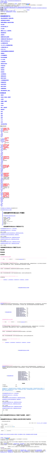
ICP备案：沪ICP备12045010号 (5, 437)
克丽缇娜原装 (22, 443)
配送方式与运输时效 (10, 434)
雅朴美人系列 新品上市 (5, 41)
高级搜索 (28, 9)
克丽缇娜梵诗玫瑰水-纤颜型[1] (38, 388)
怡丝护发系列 (3, 84)
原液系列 (2, 34)
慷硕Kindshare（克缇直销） (6, 30)
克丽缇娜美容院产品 (9, 11)
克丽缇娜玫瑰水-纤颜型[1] (22, 389)
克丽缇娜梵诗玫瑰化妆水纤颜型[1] (27, 388)
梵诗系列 (14, 11)
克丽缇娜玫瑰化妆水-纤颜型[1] (13, 389)
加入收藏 (1, 1)
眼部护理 (2, 109)
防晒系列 (2, 67)
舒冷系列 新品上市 (4, 26)
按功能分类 (3, 92)
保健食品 (2, 53)
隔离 (2, 113)
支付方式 (5, 434)
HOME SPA (3, 49)
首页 (4, 11)
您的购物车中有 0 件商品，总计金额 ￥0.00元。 (8, 10)
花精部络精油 (3, 88)
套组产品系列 (3, 86)
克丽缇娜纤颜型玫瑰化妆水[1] (32, 389)
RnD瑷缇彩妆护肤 (4, 43)
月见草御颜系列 (4, 55)
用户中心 (1, 2)
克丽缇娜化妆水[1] (5, 388)
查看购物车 (5, 2)
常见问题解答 (20, 434)
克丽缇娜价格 (28, 434)
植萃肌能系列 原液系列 (5, 20)
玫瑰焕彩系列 (3, 82)
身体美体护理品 (4, 124)
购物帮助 (1, 434)
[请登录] (16, 3)
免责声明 (32, 434)
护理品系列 (3, 65)
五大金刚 (2, 28)
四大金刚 (2, 24)
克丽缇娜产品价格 (16, 443)
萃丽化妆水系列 (4, 63)
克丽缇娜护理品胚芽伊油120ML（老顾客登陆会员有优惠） (9, 239)
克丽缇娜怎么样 (9, 208)
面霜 (2, 115)
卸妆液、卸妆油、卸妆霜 (5, 97)
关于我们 (24, 434)
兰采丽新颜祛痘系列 (5, 80)
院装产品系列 (3, 78)
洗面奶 (2, 103)
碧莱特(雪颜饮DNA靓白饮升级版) (7, 22)
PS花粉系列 (3, 61)
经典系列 (2, 71)
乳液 (2, 111)
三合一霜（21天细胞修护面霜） (7, 45)
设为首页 (5, 1)
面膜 (2, 117)
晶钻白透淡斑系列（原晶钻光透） (7, 18)
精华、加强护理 (4, 107)
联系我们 (15, 434)
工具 (2, 119)
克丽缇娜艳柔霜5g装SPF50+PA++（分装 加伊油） (8, 230)
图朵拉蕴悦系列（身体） (5, 90)
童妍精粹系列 (3, 32)
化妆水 (2, 105)
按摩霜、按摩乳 (4, 101)
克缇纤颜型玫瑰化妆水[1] (9, 390)
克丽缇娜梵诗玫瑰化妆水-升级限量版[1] (15, 388)
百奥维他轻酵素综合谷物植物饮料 (7, 51)
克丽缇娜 (8, 217)
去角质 (2, 99)
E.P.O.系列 (3, 59)
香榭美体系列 (3, 76)
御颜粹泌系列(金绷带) (5, 36)
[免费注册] (28, 3)
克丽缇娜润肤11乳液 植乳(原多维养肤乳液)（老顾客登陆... (9, 234)
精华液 (2, 95)
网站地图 (35, 434)
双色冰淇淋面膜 (4, 57)
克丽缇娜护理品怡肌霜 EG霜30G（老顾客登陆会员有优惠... (10, 243)
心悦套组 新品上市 (4, 47)
